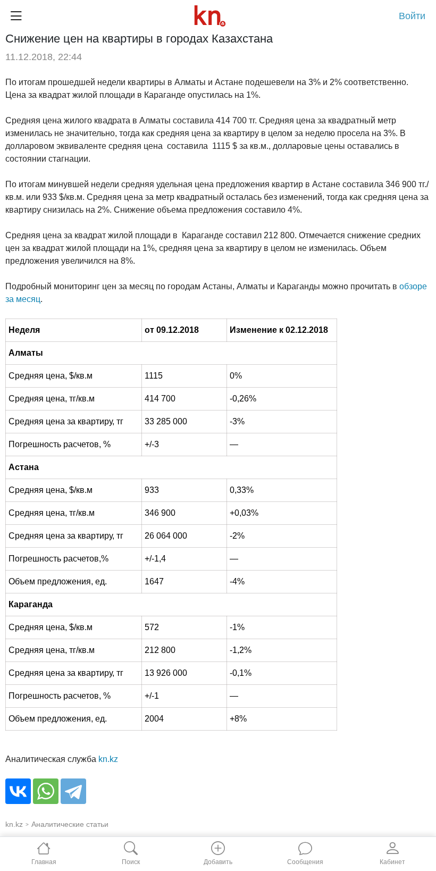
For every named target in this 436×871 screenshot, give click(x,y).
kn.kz (108, 759)
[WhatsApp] (45, 791)
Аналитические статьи (69, 824)
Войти (412, 16)
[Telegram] (73, 791)
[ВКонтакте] (18, 791)
